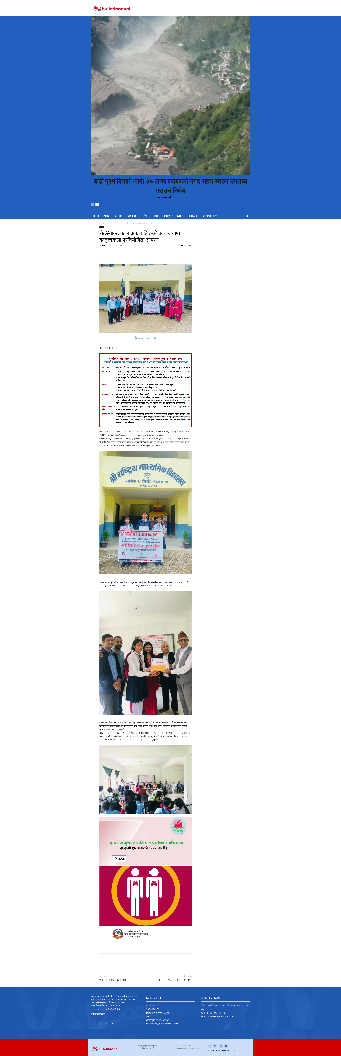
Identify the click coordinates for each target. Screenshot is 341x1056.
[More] (143, 256)
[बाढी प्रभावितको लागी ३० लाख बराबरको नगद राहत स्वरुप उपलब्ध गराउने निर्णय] (170, 95)
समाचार (109, 223)
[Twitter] (124, 256)
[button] (246, 216)
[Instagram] (100, 1023)
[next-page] (97, 204)
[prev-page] (92, 204)
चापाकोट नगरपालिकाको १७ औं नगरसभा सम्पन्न (175, 980)
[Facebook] (118, 256)
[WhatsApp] (137, 256)
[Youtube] (113, 1023)
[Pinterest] (130, 256)
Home (101, 223)
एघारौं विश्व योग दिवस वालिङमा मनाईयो (112, 980)
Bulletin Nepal (164, 197)
